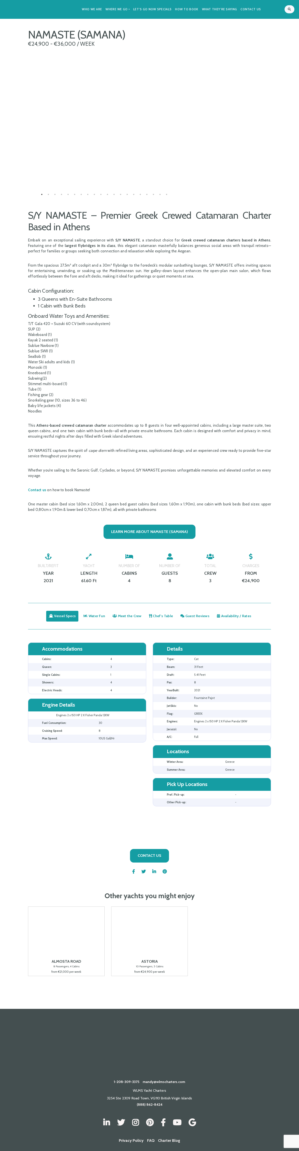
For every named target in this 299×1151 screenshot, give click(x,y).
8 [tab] (88, 194)
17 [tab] (147, 194)
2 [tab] (48, 194)
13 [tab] (120, 194)
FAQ (151, 1140)
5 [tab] (68, 194)
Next (184, 172)
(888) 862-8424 (149, 1104)
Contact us (37, 490)
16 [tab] (140, 194)
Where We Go (117, 9)
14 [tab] (127, 194)
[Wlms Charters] (150, 1122)
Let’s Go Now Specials (152, 9)
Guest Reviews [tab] (197, 616)
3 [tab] (55, 194)
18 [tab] (153, 194)
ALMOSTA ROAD (66, 961)
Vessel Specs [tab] (64, 616)
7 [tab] (81, 194)
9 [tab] (94, 194)
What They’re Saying (219, 9)
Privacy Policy (131, 1140)
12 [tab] (114, 194)
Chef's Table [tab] (162, 616)
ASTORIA (149, 961)
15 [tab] (134, 194)
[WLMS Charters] (121, 1122)
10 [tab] (101, 194)
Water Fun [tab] (96, 616)
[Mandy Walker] (106, 1122)
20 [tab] (166, 194)
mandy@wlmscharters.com (164, 1082)
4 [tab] (61, 194)
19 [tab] (160, 194)
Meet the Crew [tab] (129, 616)
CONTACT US (149, 855)
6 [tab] (74, 194)
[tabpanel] (104, 172)
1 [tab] (42, 194)
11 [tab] (107, 194)
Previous (25, 172)
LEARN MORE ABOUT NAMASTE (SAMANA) (149, 531)
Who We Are (92, 9)
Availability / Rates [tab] (235, 616)
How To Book (186, 9)
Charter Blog (169, 1140)
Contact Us (251, 9)
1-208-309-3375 (126, 1082)
